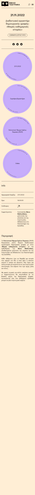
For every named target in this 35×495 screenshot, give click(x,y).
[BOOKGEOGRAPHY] (10, 3)
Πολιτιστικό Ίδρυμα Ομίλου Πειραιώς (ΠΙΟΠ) (17, 131)
